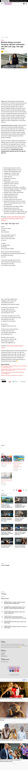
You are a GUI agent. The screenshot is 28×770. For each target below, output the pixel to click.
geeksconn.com (4, 661)
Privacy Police (4, 656)
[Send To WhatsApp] (26, 490)
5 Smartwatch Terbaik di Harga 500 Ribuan (6, 546)
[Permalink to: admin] (2, 51)
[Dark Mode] (24, 4)
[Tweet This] (16, 490)
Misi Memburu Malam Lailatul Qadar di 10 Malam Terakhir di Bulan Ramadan (7, 533)
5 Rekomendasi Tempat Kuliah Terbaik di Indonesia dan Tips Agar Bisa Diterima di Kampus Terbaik (15, 617)
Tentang (3, 653)
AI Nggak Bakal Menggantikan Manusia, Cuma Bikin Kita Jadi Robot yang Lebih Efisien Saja (20, 506)
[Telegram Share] (23, 490)
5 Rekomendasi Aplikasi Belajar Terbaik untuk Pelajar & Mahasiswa (14, 612)
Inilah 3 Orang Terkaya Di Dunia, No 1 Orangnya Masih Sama (20, 533)
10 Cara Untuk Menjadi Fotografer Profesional (20, 546)
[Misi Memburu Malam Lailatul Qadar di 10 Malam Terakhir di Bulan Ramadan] (7, 527)
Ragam (2, 40)
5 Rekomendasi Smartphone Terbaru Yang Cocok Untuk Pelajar (15, 627)
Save (20, 490)
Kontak (2, 654)
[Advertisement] (14, 21)
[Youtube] (18, 671)
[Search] (26, 4)
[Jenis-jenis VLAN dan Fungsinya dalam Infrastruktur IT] (21, 513)
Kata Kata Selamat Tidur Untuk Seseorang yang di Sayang (6, 480)
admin (5, 51)
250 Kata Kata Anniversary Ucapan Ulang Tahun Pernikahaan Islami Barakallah (17, 465)
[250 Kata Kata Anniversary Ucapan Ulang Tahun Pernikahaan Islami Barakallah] (18, 458)
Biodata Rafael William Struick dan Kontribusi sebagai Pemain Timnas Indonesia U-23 (13, 369)
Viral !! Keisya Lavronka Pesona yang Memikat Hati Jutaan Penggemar (12, 373)
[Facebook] (10, 671)
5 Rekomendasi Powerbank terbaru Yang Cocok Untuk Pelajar (15, 622)
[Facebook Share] (14, 490)
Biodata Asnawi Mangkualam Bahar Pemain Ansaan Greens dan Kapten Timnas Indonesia (13, 218)
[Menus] (2, 3)
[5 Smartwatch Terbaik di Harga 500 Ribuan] (7, 541)
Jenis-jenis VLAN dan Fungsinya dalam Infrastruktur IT (19, 519)
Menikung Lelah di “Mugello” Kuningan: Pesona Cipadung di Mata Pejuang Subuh (7, 506)
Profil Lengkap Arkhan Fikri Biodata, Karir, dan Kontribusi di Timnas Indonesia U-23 (14, 366)
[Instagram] (15, 671)
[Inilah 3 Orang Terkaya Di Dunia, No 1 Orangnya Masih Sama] (21, 527)
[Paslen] (7, 3)
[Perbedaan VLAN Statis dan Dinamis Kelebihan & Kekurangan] (7, 513)
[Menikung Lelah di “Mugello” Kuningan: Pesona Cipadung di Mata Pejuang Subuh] (7, 500)
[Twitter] (13, 671)
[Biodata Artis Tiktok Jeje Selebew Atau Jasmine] (6, 458)
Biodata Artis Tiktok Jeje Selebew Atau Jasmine (12, 375)
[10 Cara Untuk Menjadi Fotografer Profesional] (21, 541)
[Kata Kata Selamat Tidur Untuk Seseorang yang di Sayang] (6, 475)
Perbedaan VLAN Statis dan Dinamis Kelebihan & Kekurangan (6, 519)
